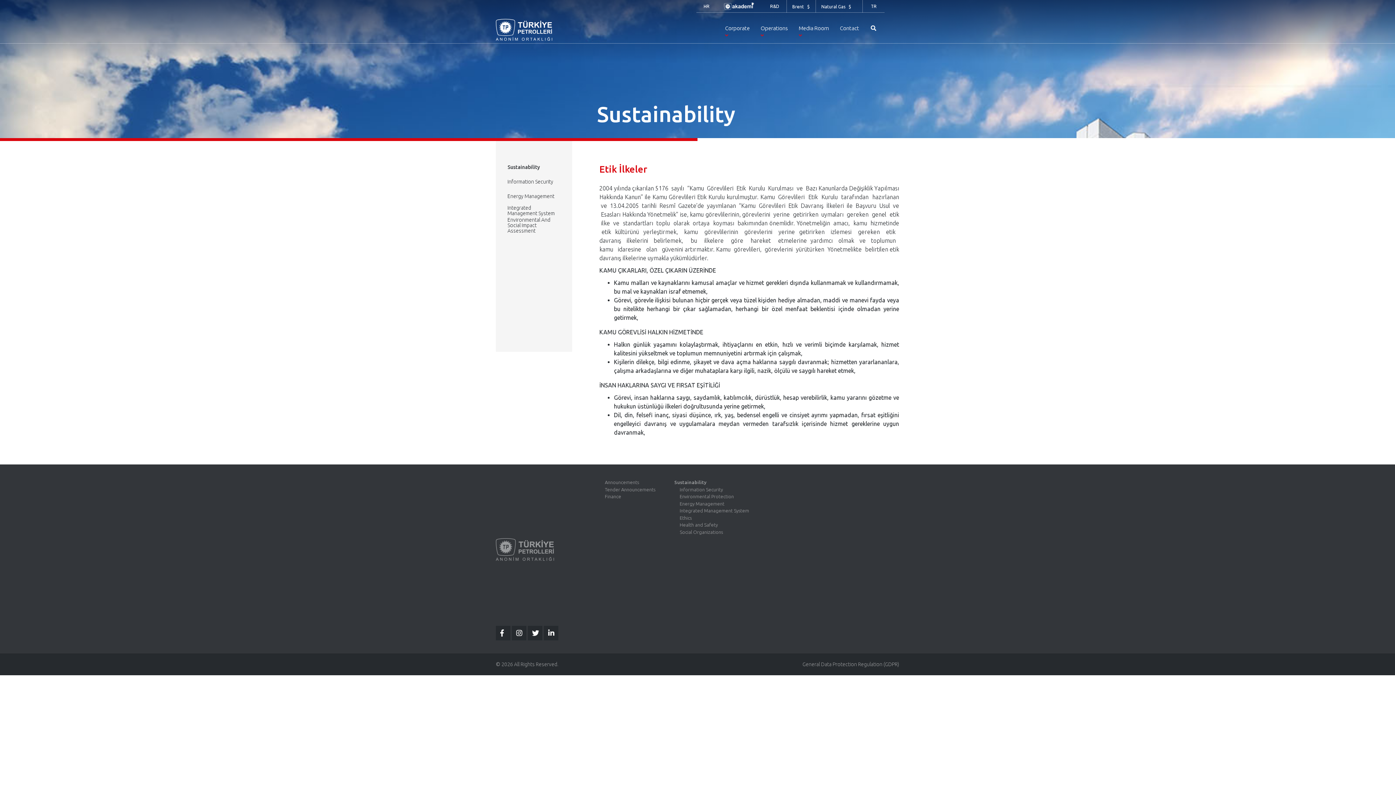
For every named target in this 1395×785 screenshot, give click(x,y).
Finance (613, 496)
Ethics (686, 517)
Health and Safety (699, 524)
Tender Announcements (630, 489)
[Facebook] (503, 633)
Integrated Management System (531, 210)
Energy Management (531, 196)
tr (874, 6)
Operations (774, 28)
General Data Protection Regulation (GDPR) (850, 664)
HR (706, 6)
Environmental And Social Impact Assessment (529, 225)
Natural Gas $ (836, 6)
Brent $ (801, 6)
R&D (774, 6)
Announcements (622, 482)
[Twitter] (535, 633)
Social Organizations (701, 532)
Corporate (737, 28)
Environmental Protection (707, 496)
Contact (849, 28)
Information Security (530, 182)
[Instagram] (519, 633)
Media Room (814, 28)
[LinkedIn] (551, 633)
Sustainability (690, 482)
